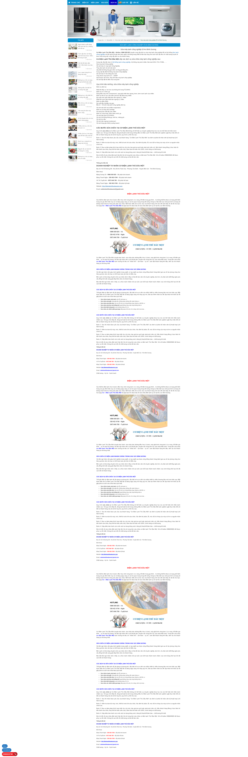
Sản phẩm (109, 40)
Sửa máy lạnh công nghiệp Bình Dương (126, 40)
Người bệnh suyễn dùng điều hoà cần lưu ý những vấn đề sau (85, 46)
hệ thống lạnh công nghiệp (121, 62)
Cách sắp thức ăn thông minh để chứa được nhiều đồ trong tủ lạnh (85, 55)
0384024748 (8, 754)
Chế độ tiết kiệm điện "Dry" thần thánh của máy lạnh (85, 65)
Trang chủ (100, 40)
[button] (76, 21)
